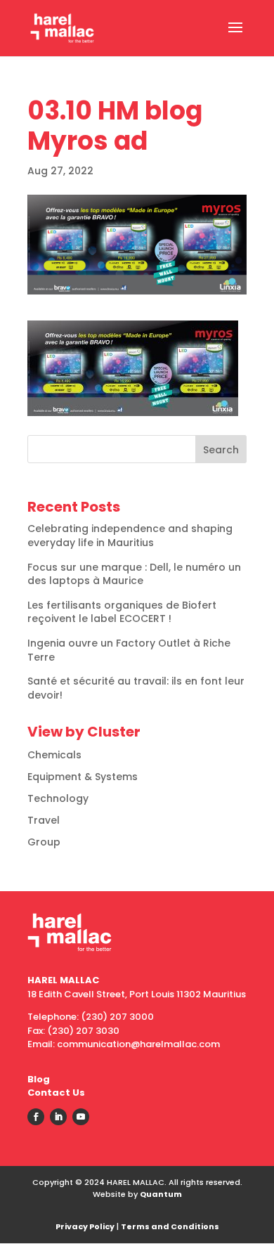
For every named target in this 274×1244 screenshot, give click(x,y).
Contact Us (56, 1092)
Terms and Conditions (170, 1226)
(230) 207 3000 (117, 1016)
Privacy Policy (85, 1226)
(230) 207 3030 (83, 1030)
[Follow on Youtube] (80, 1116)
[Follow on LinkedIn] (58, 1116)
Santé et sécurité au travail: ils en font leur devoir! (135, 688)
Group (43, 842)
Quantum (161, 1194)
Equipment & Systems (82, 777)
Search (221, 450)
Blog (38, 1079)
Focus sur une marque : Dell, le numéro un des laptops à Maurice (134, 574)
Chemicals (54, 755)
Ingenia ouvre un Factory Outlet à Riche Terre (128, 650)
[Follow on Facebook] (35, 1116)
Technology (58, 798)
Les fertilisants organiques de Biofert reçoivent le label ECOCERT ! (121, 612)
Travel (43, 820)
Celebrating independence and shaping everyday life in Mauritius (130, 535)
